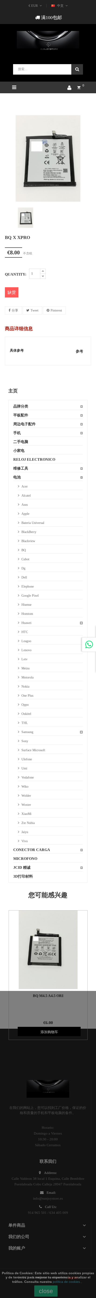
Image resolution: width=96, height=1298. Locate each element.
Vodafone (27, 777)
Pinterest (56, 310)
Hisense (26, 604)
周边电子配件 (24, 424)
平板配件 (20, 415)
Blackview (28, 541)
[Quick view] (42, 949)
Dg (23, 568)
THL (24, 723)
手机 (17, 433)
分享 (15, 310)
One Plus (27, 695)
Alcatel (26, 495)
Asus (24, 504)
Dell (24, 577)
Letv (24, 659)
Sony (24, 741)
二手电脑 (20, 442)
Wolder (26, 795)
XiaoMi (26, 814)
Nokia (25, 686)
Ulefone (26, 759)
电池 (17, 477)
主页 (13, 391)
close (46, 1291)
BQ (23, 550)
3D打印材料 (23, 876)
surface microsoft (33, 750)
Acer (24, 486)
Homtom (27, 614)
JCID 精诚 (22, 867)
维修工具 (20, 468)
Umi (24, 768)
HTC (24, 632)
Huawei (26, 623)
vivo (24, 841)
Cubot (25, 559)
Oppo (25, 704)
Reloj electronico (34, 459)
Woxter (26, 804)
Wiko (24, 786)
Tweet (34, 310)
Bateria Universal (32, 523)
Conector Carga (31, 850)
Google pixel (30, 595)
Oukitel (26, 714)
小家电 (18, 451)
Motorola (27, 677)
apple (25, 514)
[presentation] (8, 217)
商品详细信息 (19, 328)
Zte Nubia (28, 823)
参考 (79, 351)
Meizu (25, 668)
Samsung (27, 732)
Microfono (25, 859)
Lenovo (26, 650)
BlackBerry (28, 532)
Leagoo (26, 641)
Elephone (27, 586)
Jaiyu (24, 832)
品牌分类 (20, 406)
